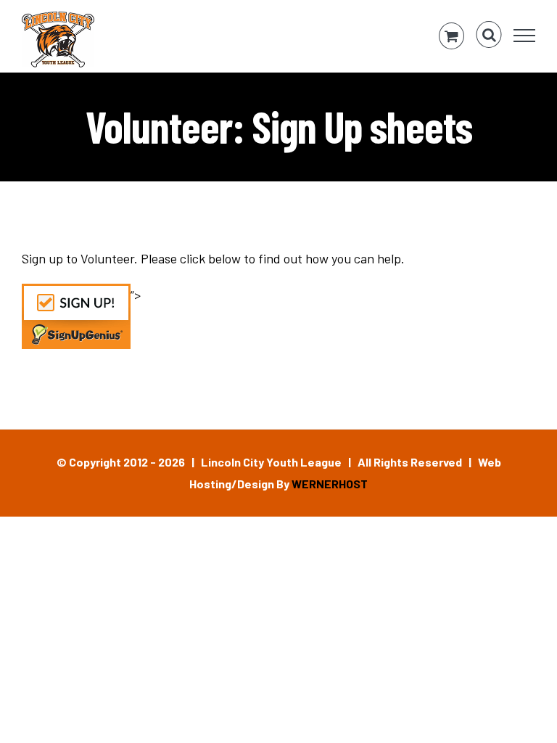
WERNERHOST (330, 483)
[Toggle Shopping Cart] (451, 36)
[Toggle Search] (489, 35)
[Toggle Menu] (525, 35)
